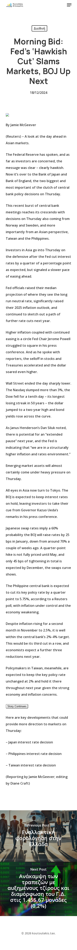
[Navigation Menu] (69, 5)
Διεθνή (39, 28)
